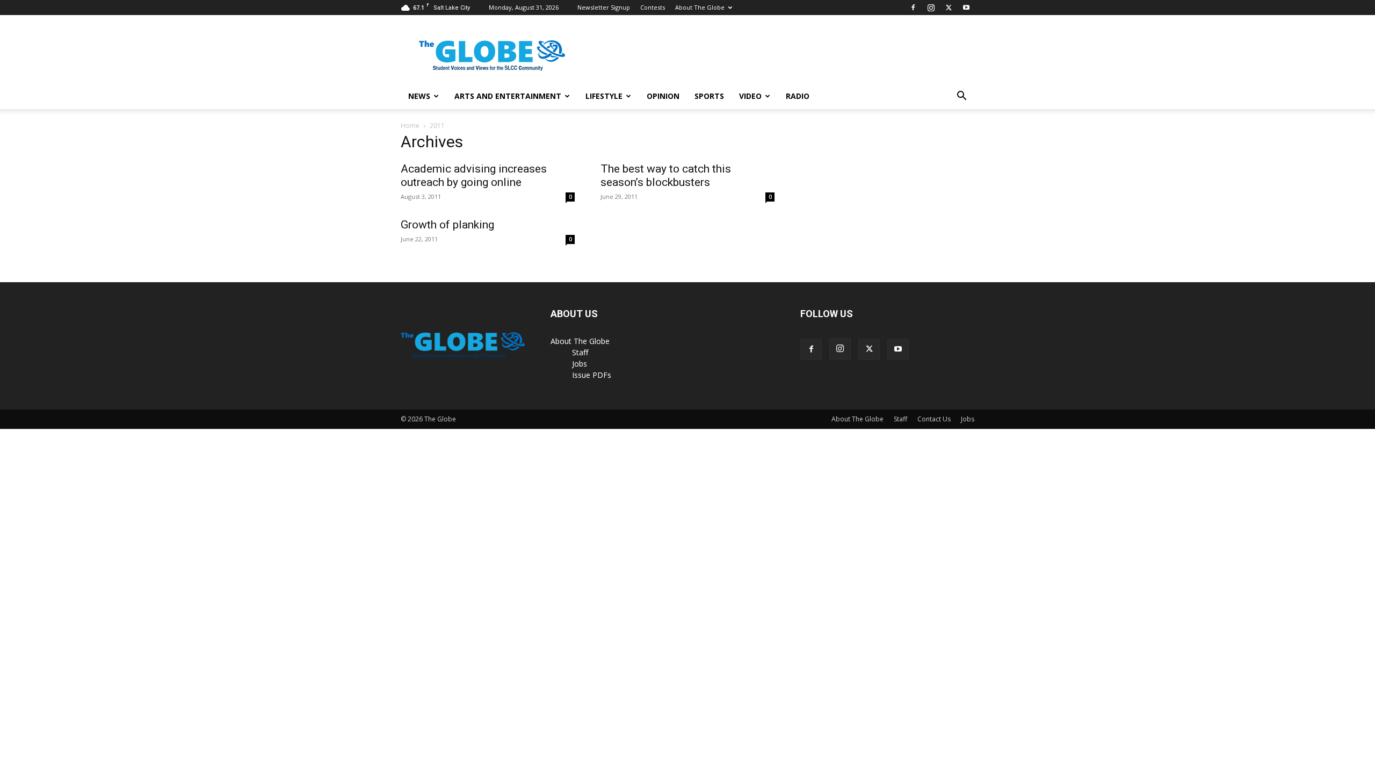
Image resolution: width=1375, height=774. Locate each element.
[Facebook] (913, 7)
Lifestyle (604, 96)
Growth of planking (447, 224)
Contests (652, 7)
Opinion (663, 96)
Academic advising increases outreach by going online (474, 175)
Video (750, 96)
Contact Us (934, 419)
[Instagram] (931, 7)
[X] (948, 7)
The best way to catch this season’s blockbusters (665, 175)
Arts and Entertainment (507, 96)
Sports (709, 96)
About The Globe (700, 7)
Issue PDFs (591, 375)
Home (410, 125)
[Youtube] (966, 7)
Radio (797, 96)
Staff (580, 352)
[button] (961, 97)
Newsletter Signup (603, 7)
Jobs (579, 364)
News (419, 96)
